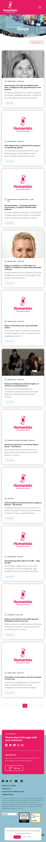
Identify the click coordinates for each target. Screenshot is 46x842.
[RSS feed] (21, 781)
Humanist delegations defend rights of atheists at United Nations (21, 385)
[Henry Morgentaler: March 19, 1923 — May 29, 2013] (23, 539)
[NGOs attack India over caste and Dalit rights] (23, 304)
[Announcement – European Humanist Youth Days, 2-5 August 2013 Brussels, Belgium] (23, 182)
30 (8, 705)
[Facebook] (3, 781)
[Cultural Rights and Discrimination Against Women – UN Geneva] (23, 481)
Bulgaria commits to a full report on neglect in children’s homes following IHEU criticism (22, 268)
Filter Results (36, 42)
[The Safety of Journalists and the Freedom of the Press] (23, 656)
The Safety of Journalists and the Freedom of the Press (22, 678)
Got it (17, 837)
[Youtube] (16, 781)
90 (16, 705)
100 (42, 705)
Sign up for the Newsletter (13, 792)
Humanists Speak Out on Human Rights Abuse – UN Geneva (21, 446)
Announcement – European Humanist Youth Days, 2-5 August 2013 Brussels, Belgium (20, 207)
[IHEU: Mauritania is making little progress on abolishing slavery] (23, 124)
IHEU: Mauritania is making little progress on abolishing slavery (22, 147)
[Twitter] (7, 781)
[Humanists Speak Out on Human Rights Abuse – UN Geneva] (23, 423)
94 (33, 705)
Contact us (6, 789)
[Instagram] (11, 781)
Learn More (27, 837)
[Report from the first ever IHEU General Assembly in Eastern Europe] (23, 597)
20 (3, 705)
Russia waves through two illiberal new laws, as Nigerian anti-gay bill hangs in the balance (22, 87)
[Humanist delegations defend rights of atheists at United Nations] (23, 362)
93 (29, 705)
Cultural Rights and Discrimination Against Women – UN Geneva (23, 504)
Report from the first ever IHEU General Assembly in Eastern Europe (21, 620)
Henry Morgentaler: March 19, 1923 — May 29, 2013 (22, 562)
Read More (9, 103)
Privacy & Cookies (9, 786)
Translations (7, 794)
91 (20, 705)
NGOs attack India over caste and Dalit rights (21, 327)
